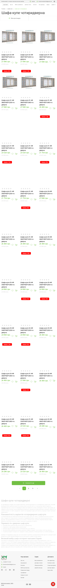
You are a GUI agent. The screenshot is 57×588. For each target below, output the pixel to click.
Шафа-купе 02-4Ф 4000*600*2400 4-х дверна (8, 467)
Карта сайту (50, 570)
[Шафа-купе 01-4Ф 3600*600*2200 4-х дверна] (28, 234)
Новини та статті (24, 575)
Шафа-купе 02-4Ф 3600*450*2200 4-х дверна (45, 467)
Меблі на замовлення (19, 4)
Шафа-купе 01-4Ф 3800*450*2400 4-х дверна (26, 376)
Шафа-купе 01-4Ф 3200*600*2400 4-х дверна (26, 467)
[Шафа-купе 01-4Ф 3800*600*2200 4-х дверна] (9, 97)
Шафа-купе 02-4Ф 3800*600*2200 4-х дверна (8, 57)
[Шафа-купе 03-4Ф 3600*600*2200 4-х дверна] (47, 325)
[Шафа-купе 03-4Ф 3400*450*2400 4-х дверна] (9, 280)
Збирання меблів (38, 565)
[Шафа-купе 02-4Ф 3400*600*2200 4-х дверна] (28, 325)
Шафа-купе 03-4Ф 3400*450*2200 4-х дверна (45, 284)
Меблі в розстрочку (25, 567)
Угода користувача (52, 565)
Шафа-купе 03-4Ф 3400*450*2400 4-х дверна (8, 284)
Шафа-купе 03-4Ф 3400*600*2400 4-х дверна (26, 284)
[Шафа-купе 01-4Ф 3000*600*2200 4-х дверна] (9, 188)
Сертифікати (23, 572)
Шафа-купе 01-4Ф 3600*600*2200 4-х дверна (26, 239)
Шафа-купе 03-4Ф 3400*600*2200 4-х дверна (8, 330)
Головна (3, 8)
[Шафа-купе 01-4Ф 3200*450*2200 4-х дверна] (9, 143)
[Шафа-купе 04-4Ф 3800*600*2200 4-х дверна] (47, 188)
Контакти (35, 4)
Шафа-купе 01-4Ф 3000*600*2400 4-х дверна (45, 148)
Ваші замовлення (38, 560)
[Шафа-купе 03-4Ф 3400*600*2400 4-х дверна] (28, 280)
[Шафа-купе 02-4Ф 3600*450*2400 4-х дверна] (9, 416)
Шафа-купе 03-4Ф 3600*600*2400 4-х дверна (8, 376)
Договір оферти (51, 567)
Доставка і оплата (28, 4)
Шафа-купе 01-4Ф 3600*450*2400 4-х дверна (45, 102)
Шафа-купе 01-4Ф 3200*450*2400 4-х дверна (26, 148)
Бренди (48, 4)
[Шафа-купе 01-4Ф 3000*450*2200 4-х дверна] (28, 188)
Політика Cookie (51, 563)
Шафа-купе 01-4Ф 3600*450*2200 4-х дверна (8, 239)
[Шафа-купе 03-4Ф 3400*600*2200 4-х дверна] (9, 325)
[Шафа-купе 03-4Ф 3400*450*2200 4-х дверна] (47, 280)
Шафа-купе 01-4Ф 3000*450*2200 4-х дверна (26, 193)
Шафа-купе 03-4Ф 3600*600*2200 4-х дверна (45, 330)
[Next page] (37, 488)
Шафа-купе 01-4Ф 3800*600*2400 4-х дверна (26, 102)
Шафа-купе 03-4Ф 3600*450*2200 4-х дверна (45, 239)
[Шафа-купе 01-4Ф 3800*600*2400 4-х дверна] (28, 97)
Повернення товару (25, 570)
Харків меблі (5, 4)
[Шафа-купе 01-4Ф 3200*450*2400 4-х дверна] (28, 143)
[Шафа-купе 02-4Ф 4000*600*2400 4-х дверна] (9, 462)
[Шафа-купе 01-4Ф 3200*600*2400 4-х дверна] (28, 462)
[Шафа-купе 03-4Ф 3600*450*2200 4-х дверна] (47, 234)
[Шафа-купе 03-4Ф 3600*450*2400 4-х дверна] (47, 371)
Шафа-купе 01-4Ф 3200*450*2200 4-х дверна (8, 148)
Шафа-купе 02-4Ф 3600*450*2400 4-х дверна (8, 421)
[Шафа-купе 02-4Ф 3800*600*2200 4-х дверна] (9, 52)
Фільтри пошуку (15, 18)
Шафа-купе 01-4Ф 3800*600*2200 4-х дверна (8, 102)
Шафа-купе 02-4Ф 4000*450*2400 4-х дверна (45, 421)
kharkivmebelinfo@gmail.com (45, 1)
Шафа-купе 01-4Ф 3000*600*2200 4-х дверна (8, 193)
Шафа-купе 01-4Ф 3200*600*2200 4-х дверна (26, 421)
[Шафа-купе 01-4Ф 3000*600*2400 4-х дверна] (47, 143)
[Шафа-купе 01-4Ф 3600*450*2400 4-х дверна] (47, 97)
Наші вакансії (24, 563)
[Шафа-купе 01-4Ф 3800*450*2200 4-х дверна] (47, 52)
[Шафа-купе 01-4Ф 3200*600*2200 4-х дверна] (28, 416)
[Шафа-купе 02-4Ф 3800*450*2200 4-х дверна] (28, 52)
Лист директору (41, 4)
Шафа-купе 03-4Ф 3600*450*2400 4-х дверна (45, 376)
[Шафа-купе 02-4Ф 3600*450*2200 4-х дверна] (47, 462)
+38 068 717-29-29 (7, 562)
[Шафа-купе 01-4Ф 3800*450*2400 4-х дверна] (28, 371)
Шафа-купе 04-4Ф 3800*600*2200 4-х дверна (45, 193)
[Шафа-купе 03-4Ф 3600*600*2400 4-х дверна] (9, 371)
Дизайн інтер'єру (38, 567)
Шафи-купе (10, 8)
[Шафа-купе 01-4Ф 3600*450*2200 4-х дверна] (9, 234)
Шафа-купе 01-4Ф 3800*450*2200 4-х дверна (45, 57)
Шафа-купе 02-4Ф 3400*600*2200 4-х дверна (26, 330)
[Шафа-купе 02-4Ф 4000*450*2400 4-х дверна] (47, 416)
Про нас (11, 4)
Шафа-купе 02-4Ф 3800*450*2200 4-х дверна (26, 57)
